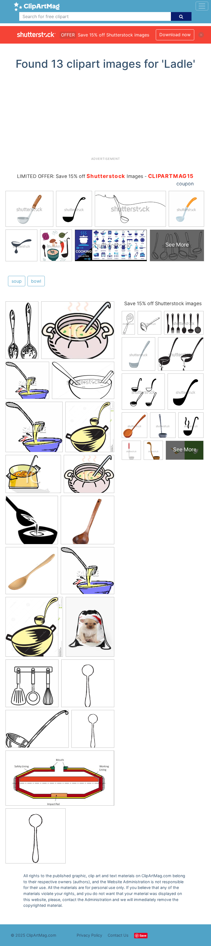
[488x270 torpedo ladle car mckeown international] (60, 781)
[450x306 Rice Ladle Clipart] (83, 383)
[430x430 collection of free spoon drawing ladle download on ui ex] (35, 838)
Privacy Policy (89, 935)
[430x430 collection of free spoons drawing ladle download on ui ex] (88, 686)
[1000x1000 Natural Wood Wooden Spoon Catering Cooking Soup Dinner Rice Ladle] (32, 573)
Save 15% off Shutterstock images (163, 303)
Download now (175, 34)
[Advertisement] (107, 115)
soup (17, 281)
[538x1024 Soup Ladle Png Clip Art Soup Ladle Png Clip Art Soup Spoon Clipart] (22, 332)
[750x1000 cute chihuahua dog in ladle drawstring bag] (90, 629)
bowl (36, 281)
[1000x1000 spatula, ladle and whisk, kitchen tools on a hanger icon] (32, 686)
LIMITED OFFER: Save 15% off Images (80, 176)
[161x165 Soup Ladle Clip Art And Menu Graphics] (32, 522)
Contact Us (118, 935)
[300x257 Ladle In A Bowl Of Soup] (77, 333)
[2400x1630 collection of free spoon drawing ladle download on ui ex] (37, 731)
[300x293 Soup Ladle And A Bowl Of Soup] (27, 383)
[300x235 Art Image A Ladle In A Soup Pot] (33, 476)
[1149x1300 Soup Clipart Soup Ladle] (90, 429)
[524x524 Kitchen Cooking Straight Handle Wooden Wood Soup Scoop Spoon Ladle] (87, 522)
